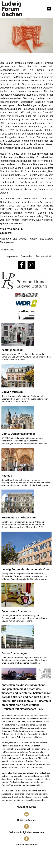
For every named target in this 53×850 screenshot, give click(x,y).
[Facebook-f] (21, 265)
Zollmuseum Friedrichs (16, 611)
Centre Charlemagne (14, 653)
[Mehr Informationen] (26, 838)
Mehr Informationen (26, 844)
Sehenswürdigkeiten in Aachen (26, 832)
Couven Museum (12, 391)
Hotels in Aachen (26, 820)
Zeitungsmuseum (12, 350)
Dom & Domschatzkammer (18, 433)
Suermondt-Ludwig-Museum (19, 517)
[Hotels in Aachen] (26, 814)
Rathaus (6, 475)
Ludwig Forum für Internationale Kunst (25, 569)
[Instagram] (31, 265)
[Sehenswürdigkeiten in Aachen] (26, 826)
